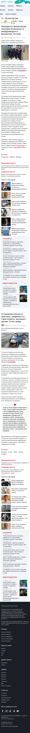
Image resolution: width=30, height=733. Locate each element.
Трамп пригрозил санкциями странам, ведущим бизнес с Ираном (14, 271)
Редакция (4, 695)
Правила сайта (5, 700)
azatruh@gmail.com (6, 722)
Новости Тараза (5, 641)
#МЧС (15, 452)
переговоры (21, 145)
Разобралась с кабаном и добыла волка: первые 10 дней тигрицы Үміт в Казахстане (14, 250)
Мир (1, 14)
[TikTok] (10, 711)
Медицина (4, 662)
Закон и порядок (11, 14)
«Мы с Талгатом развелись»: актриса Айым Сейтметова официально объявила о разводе (14, 265)
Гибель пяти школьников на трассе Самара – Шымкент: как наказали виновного (14, 175)
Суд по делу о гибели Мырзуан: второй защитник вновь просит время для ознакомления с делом (12, 471)
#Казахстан (4, 157)
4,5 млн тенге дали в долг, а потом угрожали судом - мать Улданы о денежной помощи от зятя (13, 257)
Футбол (3, 648)
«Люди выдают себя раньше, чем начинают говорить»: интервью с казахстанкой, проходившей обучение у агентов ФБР (11, 301)
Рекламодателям (6, 697)
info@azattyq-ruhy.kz (7, 723)
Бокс (2, 653)
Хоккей (3, 651)
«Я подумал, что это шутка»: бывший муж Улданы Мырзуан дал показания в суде (14, 277)
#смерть (4, 454)
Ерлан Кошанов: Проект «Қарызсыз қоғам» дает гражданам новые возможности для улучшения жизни (15, 167)
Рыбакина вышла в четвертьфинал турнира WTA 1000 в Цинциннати (15, 463)
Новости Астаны (6, 632)
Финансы (19, 6)
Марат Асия (8, 325)
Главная (2, 6)
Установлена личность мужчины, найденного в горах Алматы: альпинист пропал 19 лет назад (13, 243)
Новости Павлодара (7, 639)
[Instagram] (6, 711)
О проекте (4, 693)
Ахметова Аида (8, 37)
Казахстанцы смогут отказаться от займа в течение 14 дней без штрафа (10, 290)
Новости (10, 6)
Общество (19, 10)
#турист (20, 452)
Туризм (3, 665)
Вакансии (4, 702)
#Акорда (18, 157)
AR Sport (10, 10)
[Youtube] (18, 711)
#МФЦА (12, 157)
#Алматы (4, 452)
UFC (2, 655)
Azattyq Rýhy (11, 362)
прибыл (19, 139)
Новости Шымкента (6, 636)
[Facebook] (2, 711)
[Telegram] (14, 711)
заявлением (17, 147)
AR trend (2, 10)
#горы (10, 452)
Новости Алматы (6, 634)
